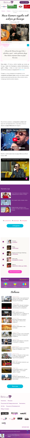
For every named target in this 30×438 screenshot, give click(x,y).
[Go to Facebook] (1, 427)
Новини (15, 292)
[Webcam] (24, 436)
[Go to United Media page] (28, 431)
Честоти (3, 400)
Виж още (15, 386)
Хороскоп (14, 279)
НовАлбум (16, 220)
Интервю (24, 220)
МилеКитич (7, 220)
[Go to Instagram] (5, 427)
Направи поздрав (24, 2)
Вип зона (22, 69)
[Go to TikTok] (9, 427)
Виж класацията (15, 271)
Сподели (16, 226)
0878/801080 (25, 427)
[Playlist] (28, 436)
